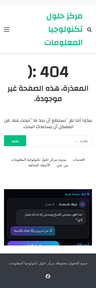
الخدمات (79, 159)
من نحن (62, 165)
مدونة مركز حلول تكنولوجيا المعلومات (38, 159)
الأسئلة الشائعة (39, 165)
